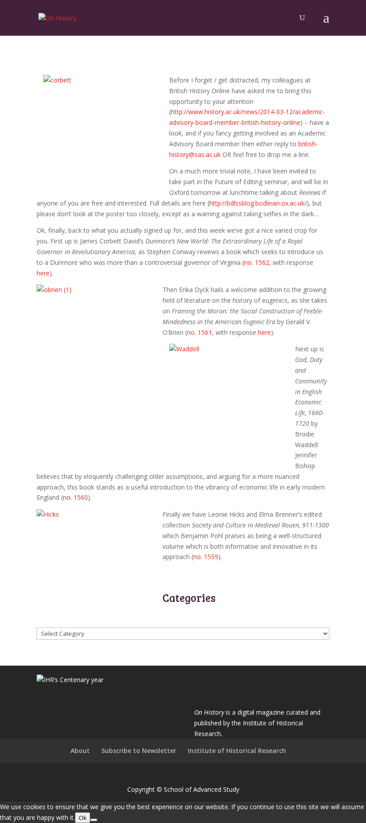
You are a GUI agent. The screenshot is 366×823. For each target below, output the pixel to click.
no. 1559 (205, 556)
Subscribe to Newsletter (138, 750)
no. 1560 (75, 497)
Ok (83, 818)
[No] (93, 820)
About (80, 750)
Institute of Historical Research (237, 750)
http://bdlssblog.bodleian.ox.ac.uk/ (258, 203)
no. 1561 (199, 332)
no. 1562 (256, 262)
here (43, 273)
